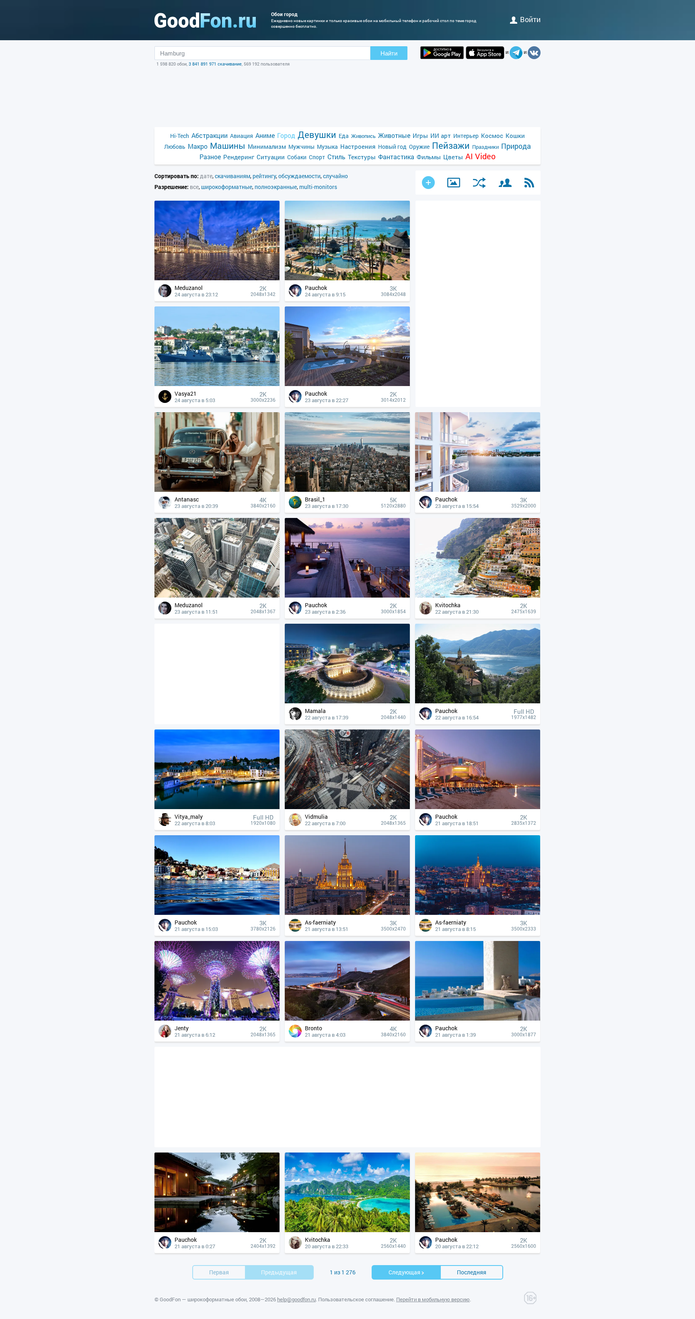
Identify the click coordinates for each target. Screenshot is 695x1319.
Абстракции (209, 135)
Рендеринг (238, 157)
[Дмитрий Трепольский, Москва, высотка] (477, 912)
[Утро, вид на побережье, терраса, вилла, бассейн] (347, 384)
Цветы (453, 157)
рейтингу (264, 176)
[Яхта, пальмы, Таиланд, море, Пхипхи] (347, 1230)
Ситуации (271, 157)
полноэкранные (276, 187)
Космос (492, 135)
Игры (420, 135)
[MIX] (479, 182)
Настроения (358, 146)
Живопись (363, 136)
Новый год (392, 146)
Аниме (265, 135)
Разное (210, 156)
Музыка (327, 146)
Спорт (317, 157)
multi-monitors (318, 187)
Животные (394, 135)
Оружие (419, 146)
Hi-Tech (179, 136)
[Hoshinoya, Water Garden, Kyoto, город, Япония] (217, 1230)
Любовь (174, 146)
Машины (227, 145)
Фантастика (396, 156)
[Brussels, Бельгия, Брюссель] (217, 278)
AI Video (480, 156)
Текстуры (362, 157)
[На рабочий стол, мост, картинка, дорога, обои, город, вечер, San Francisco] (347, 1018)
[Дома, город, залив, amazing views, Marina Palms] (477, 489)
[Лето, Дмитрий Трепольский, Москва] (347, 912)
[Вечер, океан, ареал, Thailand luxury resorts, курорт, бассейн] (477, 1230)
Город (286, 135)
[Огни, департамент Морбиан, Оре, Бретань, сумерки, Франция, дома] (217, 807)
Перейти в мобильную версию (433, 1299)
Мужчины (301, 146)
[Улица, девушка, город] (217, 489)
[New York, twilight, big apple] (347, 489)
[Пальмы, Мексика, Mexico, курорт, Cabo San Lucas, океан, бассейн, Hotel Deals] (347, 278)
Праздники (485, 146)
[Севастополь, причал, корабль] (217, 384)
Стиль (336, 156)
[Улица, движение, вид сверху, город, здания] (347, 807)
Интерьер (466, 136)
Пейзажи (451, 145)
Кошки (515, 135)
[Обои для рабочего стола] (205, 20)
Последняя (471, 1272)
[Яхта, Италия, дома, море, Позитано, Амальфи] (477, 595)
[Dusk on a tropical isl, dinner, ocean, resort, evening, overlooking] (347, 595)
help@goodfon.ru (296, 1299)
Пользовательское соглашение (356, 1299)
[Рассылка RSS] (529, 182)
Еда (344, 136)
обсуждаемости (299, 176)
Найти (388, 53)
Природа (516, 146)
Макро (198, 146)
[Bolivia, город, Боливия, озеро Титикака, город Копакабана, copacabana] (217, 912)
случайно (335, 176)
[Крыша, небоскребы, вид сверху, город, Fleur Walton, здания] (217, 595)
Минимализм (267, 146)
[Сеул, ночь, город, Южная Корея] (347, 701)
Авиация (241, 136)
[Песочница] (453, 182)
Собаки (296, 157)
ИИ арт (440, 135)
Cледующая (404, 1272)
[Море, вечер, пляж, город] (477, 807)
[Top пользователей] (505, 183)
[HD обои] (442, 52)
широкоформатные (226, 187)
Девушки (317, 134)
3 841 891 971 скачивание (215, 64)
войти (530, 19)
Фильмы (429, 157)
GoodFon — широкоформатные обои (203, 1299)
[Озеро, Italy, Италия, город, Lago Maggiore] (477, 701)
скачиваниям (232, 176)
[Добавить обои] (428, 182)
